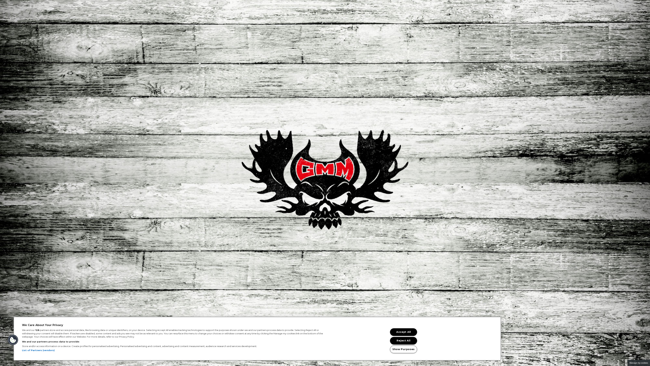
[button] (13, 339)
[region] (257, 339)
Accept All (403, 332)
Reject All (403, 340)
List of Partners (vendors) (38, 350)
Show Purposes (403, 349)
